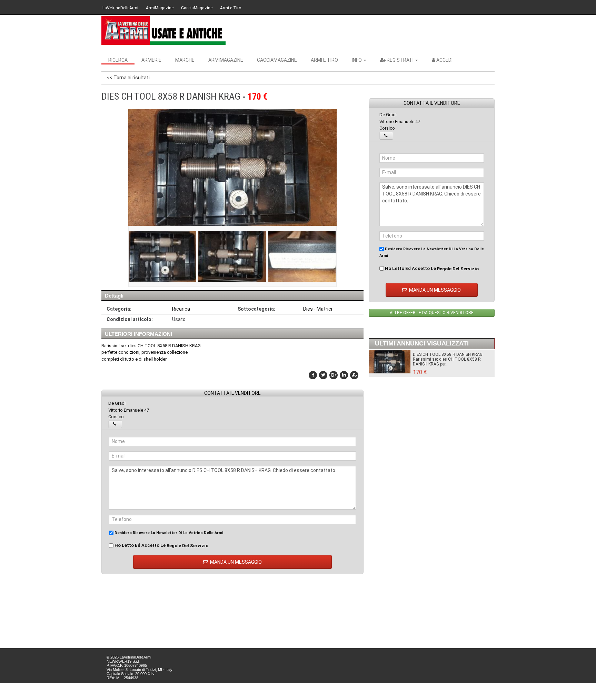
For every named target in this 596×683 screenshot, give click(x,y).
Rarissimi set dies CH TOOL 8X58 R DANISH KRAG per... (447, 361)
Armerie (151, 60)
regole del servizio (187, 545)
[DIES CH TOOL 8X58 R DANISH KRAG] (162, 256)
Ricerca (118, 60)
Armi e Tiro (230, 8)
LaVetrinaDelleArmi (120, 8)
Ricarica (181, 309)
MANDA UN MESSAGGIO (235, 562)
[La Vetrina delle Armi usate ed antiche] (163, 30)
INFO (357, 60)
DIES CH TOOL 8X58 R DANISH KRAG (448, 354)
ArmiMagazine (159, 8)
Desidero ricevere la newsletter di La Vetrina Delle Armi (168, 533)
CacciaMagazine (196, 8)
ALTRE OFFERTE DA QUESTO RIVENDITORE (432, 312)
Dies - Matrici (317, 309)
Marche (185, 60)
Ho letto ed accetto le (160, 545)
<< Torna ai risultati (128, 77)
